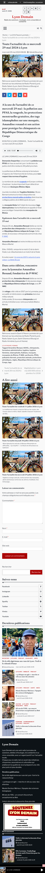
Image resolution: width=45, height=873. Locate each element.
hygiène (26, 350)
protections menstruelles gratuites (16, 197)
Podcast (21, 658)
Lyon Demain (22, 17)
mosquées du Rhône (10, 355)
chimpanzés (34, 348)
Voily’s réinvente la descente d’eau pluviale (18, 801)
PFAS (36, 355)
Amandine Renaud (15, 348)
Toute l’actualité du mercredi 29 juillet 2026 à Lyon (22, 475)
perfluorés (29, 355)
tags (9, 362)
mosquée (32, 353)
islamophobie (15, 353)
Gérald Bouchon (35, 52)
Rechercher (6, 567)
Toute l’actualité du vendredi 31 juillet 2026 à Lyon (22, 407)
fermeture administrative (12, 350)
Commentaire (8, 501)
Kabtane (24, 353)
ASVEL (26, 348)
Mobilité (26, 671)
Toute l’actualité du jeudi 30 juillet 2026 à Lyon (20, 441)
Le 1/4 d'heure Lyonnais (10, 345)
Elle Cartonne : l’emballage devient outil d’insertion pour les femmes (28, 853)
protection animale (24, 358)
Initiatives (5, 658)
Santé (33, 687)
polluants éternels (9, 358)
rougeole (23, 182)
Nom (4, 528)
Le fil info (13, 658)
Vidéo (36, 658)
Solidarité (29, 658)
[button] (42, 870)
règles (14, 360)
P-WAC (5, 236)
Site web (5, 546)
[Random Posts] (37, 28)
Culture (18, 704)
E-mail (5, 537)
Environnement (28, 721)
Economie (19, 721)
